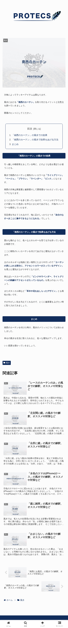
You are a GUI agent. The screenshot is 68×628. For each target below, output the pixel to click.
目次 (29, 128)
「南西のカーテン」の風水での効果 (29, 135)
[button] (61, 472)
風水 (8, 363)
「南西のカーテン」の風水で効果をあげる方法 (35, 139)
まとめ (15, 144)
